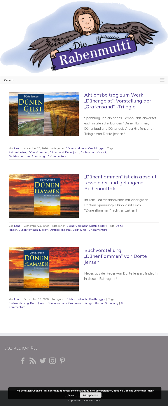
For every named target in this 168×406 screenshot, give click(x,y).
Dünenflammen (38, 152)
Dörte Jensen (38, 303)
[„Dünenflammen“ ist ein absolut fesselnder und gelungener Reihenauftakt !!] (44, 196)
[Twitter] (42, 360)
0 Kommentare (57, 156)
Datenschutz (92, 400)
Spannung (38, 156)
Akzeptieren (90, 395)
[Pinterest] (62, 360)
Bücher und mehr (76, 148)
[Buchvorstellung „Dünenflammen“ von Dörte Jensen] (44, 269)
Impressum (75, 400)
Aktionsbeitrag (18, 152)
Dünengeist (56, 152)
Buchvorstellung (19, 303)
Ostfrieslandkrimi (19, 156)
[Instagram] (52, 360)
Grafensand (88, 152)
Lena (17, 148)
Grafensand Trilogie (80, 303)
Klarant (101, 152)
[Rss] (33, 360)
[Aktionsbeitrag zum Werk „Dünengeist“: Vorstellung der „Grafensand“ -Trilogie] (44, 114)
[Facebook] (23, 360)
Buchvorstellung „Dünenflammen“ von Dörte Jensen (115, 256)
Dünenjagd (72, 152)
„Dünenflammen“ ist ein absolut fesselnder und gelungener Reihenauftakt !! (120, 183)
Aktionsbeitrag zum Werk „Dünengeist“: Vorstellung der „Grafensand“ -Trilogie (117, 101)
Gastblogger (96, 148)
